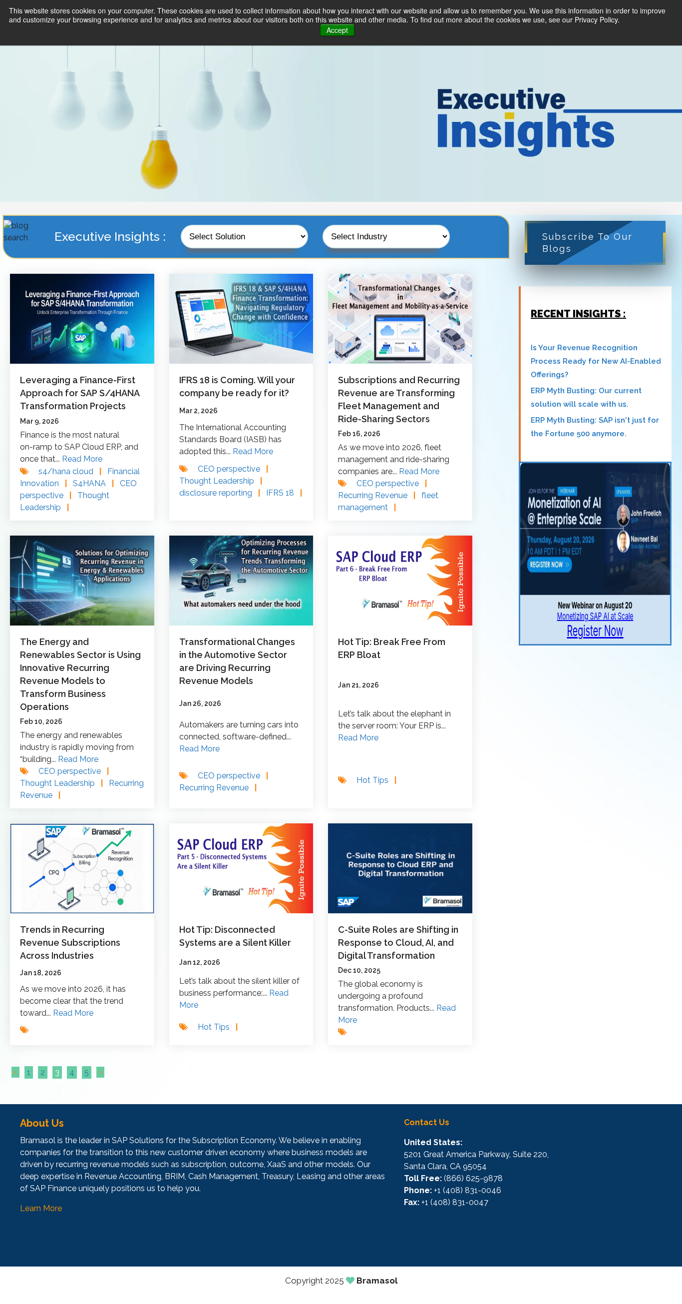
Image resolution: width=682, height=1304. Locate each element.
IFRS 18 (284, 493)
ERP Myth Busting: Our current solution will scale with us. (586, 397)
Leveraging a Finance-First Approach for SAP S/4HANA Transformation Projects (79, 393)
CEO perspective (233, 469)
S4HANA (93, 483)
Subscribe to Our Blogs (587, 242)
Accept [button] (337, 30)
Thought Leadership (220, 481)
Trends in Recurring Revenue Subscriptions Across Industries (70, 942)
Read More (82, 459)
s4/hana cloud (69, 471)
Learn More (41, 1208)
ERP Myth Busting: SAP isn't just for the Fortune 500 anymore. (595, 427)
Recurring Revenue (376, 495)
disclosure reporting (219, 493)
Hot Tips (376, 780)
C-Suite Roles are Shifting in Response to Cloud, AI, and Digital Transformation (398, 942)
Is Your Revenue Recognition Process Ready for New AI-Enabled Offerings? (596, 361)
